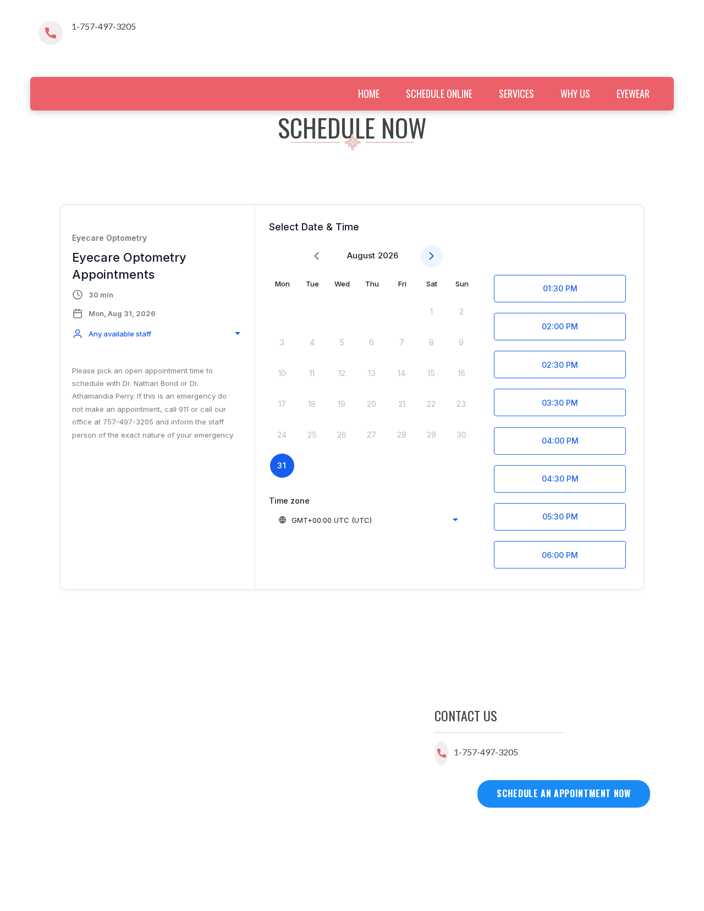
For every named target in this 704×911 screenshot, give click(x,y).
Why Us (575, 93)
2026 (388, 255)
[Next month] (431, 256)
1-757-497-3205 (104, 26)
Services (516, 93)
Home (369, 93)
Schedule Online (439, 93)
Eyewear (633, 93)
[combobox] (158, 334)
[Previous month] (316, 256)
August (361, 255)
